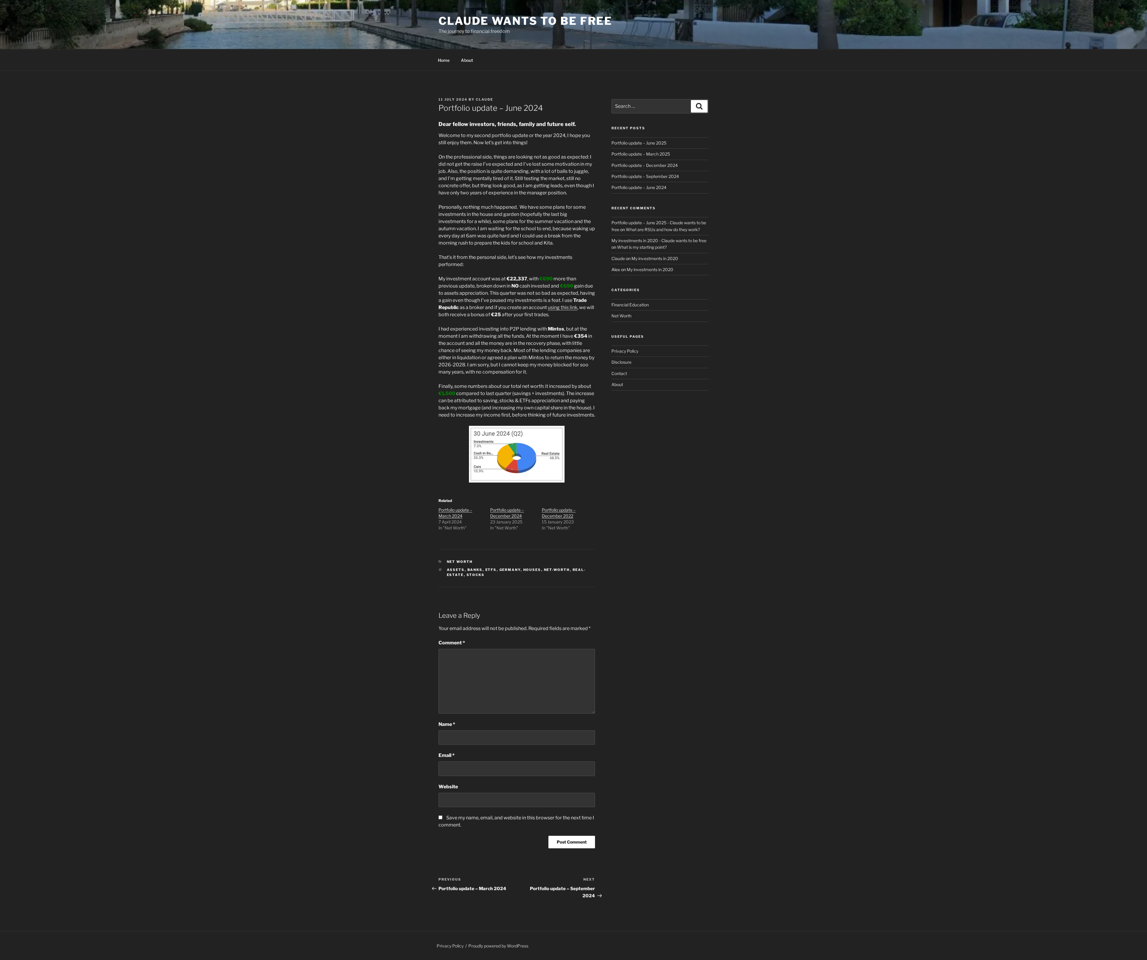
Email (446, 755)
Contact (619, 373)
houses (532, 570)
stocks (476, 575)
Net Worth (460, 562)
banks (475, 570)
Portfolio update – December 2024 (644, 165)
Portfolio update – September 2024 (645, 176)
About (467, 60)
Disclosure (621, 362)
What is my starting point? (642, 247)
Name (446, 724)
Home (444, 60)
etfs (491, 570)
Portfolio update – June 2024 (638, 187)
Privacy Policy (624, 351)
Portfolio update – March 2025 (640, 153)
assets (456, 570)
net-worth (557, 570)
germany (510, 570)
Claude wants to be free (525, 20)
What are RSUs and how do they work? (663, 229)
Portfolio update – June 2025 (638, 142)
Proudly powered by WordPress (498, 945)
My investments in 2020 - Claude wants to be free (658, 240)
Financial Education (630, 304)
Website (448, 786)
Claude (484, 99)
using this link (562, 307)
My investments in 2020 (654, 258)
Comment (451, 643)
